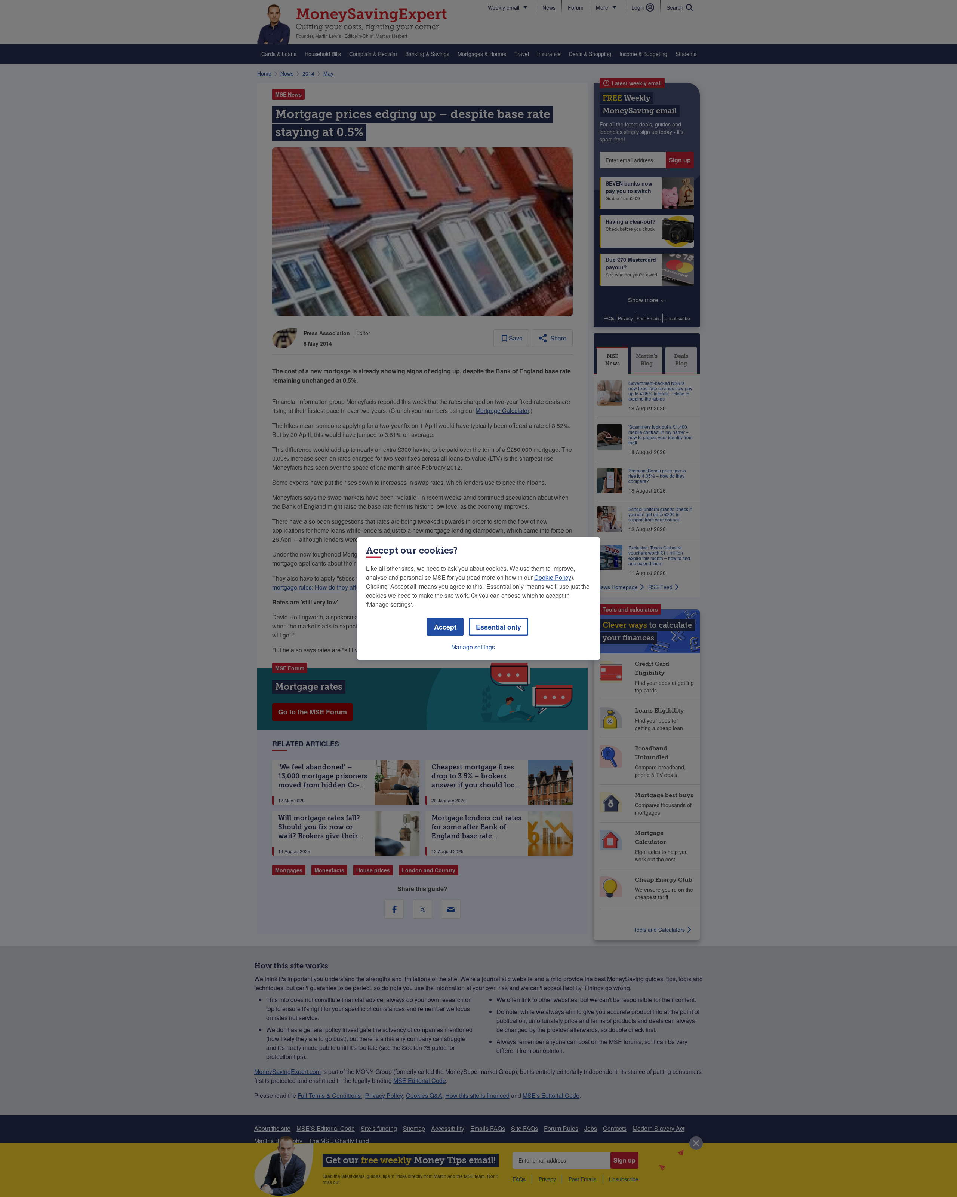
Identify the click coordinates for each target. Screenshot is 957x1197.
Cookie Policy (552, 577)
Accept (445, 627)
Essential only (498, 627)
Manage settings (473, 647)
